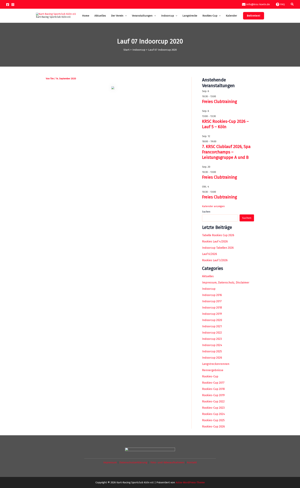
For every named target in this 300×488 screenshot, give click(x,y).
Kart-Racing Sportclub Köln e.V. (53, 16)
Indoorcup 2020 (212, 320)
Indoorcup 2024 (212, 345)
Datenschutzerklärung (133, 462)
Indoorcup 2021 (212, 326)
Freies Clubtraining (219, 101)
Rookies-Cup (210, 376)
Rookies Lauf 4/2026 (215, 241)
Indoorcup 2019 (212, 313)
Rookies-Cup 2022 (213, 401)
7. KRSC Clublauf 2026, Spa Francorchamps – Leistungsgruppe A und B (226, 152)
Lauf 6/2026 (209, 254)
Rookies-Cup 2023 (213, 407)
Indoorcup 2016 (212, 295)
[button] (292, 4)
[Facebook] (7, 4)
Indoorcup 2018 (212, 307)
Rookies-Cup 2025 (213, 420)
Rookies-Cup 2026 (213, 426)
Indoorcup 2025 (212, 351)
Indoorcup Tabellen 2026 (218, 247)
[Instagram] (12, 4)
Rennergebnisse (212, 370)
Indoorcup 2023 (212, 339)
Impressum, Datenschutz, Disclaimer (225, 282)
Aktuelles (208, 276)
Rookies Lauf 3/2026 (215, 260)
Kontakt (192, 462)
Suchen (206, 211)
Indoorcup (208, 288)
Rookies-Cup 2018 (213, 389)
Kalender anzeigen (213, 206)
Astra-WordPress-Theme (190, 482)
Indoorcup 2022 (212, 332)
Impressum (110, 462)
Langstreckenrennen (215, 364)
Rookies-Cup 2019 (213, 395)
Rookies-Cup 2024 (213, 414)
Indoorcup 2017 (212, 301)
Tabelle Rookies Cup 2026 (218, 235)
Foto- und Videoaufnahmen (167, 462)
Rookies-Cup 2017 (213, 382)
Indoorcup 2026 (212, 357)
